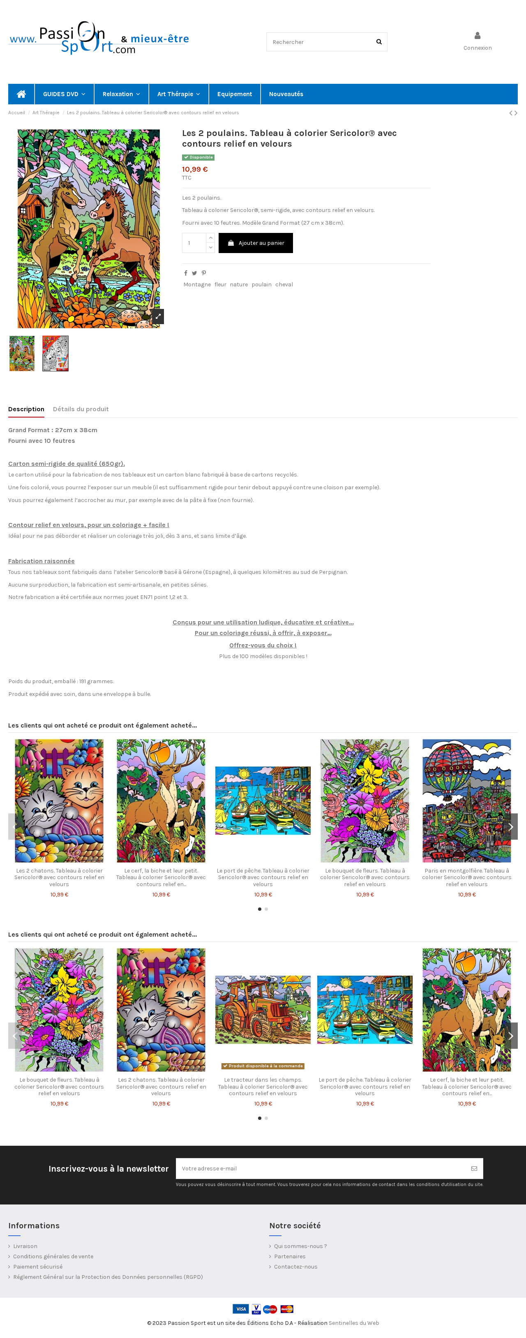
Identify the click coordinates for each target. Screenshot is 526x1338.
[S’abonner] (474, 1168)
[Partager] (185, 273)
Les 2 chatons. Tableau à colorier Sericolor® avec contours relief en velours (59, 877)
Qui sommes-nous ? (300, 1246)
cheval (284, 284)
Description (26, 409)
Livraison (25, 1246)
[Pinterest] (204, 273)
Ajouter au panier (261, 243)
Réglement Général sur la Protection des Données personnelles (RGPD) (108, 1277)
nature (239, 284)
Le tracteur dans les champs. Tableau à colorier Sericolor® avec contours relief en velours (263, 1086)
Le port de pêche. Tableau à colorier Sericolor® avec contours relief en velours (263, 877)
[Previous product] (511, 113)
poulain (261, 284)
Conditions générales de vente (53, 1256)
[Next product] (516, 113)
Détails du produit (81, 409)
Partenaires (290, 1256)
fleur (220, 284)
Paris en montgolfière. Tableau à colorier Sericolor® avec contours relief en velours (467, 877)
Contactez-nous (296, 1266)
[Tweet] (194, 273)
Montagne (197, 284)
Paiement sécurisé (37, 1266)
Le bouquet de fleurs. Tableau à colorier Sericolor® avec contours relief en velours (365, 877)
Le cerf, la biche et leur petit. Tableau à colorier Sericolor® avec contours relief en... (161, 877)
